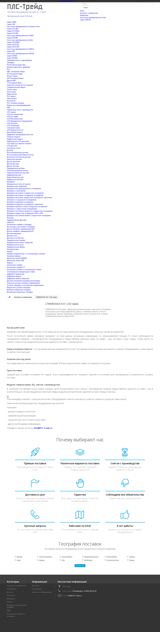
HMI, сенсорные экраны (16, 71)
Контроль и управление (89, 13)
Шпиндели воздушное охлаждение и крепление (25, 204)
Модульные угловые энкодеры (18, 287)
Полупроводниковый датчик (17, 170)
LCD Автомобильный (15, 119)
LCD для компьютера (15, 114)
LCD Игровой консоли (15, 130)
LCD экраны (11, 112)
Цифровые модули (14, 276)
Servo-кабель (12, 98)
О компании (37, 589)
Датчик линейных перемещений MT (20, 231)
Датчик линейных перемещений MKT (21, 229)
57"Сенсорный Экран (15, 74)
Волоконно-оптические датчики (18, 157)
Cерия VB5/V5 (85, 20)
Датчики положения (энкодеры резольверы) (23, 281)
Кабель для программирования (18, 105)
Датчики (10, 150)
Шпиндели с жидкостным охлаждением (22, 209)
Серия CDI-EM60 (13, 42)
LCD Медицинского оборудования (19, 121)
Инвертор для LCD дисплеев (18, 141)
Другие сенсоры (13, 166)
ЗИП (8, 107)
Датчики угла (12, 236)
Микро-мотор (12, 94)
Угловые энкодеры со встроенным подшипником (25, 285)
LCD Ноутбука (12, 123)
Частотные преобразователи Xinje (93, 17)
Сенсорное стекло (14, 148)
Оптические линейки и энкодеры (19, 224)
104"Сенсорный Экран (15, 78)
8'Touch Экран (12, 76)
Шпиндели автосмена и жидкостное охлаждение (25, 193)
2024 (8, 611)
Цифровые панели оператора (18, 278)
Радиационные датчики (15, 168)
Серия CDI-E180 (13, 47)
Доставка (35, 586)
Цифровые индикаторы (15, 274)
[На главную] (9, 297)
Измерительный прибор (16, 247)
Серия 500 (11, 51)
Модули (10, 263)
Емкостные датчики (14, 159)
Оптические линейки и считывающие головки (24, 269)
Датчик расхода (13, 164)
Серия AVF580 (12, 38)
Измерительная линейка (16, 240)
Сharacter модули (13, 137)
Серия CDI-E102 (13, 44)
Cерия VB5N (11, 22)
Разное (9, 602)
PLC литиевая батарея (15, 103)
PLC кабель (11, 96)
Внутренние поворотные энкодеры (20, 292)
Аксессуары (11, 92)
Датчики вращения (14, 233)
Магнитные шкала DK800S (17, 258)
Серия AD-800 (12, 58)
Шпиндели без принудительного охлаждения (24, 188)
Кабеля (9, 251)
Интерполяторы (13, 249)
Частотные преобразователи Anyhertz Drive (23, 26)
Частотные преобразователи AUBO (20, 35)
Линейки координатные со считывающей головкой (26, 254)
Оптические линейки (14, 265)
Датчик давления (13, 161)
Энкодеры (10, 62)
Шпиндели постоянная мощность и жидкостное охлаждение (29, 211)
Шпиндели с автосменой (16, 191)
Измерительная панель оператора (20, 242)
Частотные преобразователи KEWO (20, 53)
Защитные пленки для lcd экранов (20, 85)
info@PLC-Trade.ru (75, 596)
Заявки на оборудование (42, 592)
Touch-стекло (12, 89)
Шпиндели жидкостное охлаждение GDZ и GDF (25, 213)
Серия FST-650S (13, 31)
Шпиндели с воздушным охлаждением (21, 200)
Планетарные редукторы (16, 65)
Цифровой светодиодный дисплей (20, 134)
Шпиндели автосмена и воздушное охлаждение (25, 195)
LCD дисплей (12, 146)
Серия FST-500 (12, 29)
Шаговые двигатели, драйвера (18, 67)
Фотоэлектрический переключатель (20, 155)
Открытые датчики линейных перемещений (23, 283)
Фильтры (10, 218)
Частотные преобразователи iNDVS (20, 49)
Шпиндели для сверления (17, 186)
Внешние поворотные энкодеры (19, 290)
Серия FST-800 (12, 33)
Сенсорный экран (13, 128)
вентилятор (11, 101)
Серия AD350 (12, 56)
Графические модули (15, 139)
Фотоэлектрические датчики (17, 152)
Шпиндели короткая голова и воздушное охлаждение (27, 206)
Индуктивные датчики (15, 177)
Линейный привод (13, 256)
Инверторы (84, 15)
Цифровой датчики (14, 175)
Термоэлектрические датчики (18, 173)
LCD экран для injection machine (19, 143)
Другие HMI (11, 80)
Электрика (11, 595)
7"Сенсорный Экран (14, 83)
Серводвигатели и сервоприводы (19, 60)
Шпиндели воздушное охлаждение (20, 202)
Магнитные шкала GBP (15, 260)
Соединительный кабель (16, 87)
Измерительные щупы (15, 245)
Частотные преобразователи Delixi (20, 40)
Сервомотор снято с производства (20, 110)
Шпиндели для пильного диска (18, 184)
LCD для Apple (12, 116)
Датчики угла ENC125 (15, 238)
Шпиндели (11, 182)
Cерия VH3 (11, 24)
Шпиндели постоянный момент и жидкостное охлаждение (29, 215)
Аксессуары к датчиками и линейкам (21, 227)
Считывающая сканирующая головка (21, 272)
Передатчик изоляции (15, 179)
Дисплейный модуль (14, 132)
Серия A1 (10, 222)
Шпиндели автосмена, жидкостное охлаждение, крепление (29, 197)
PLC (8, 69)
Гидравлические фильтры (16, 220)
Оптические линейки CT (16, 267)
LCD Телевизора (13, 125)
